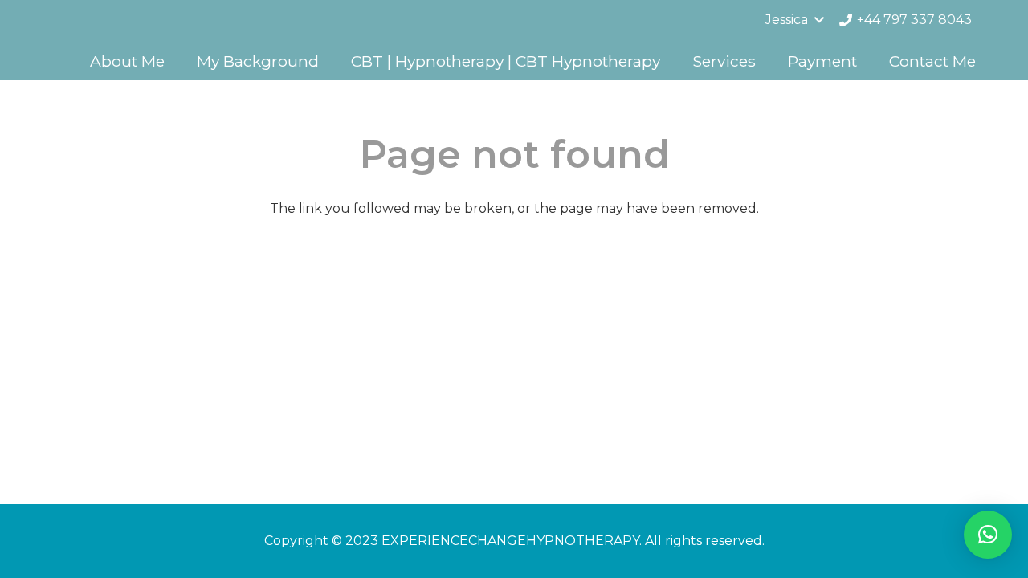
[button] (988, 535)
